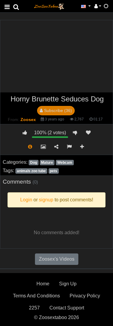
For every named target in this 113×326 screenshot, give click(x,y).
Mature (47, 162)
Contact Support (66, 307)
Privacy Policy (85, 295)
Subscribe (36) (57, 110)
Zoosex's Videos (56, 259)
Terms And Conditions (36, 295)
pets (53, 171)
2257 (34, 307)
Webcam (64, 162)
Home (42, 283)
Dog (33, 162)
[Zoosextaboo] (49, 5)
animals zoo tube (31, 171)
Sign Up (68, 283)
